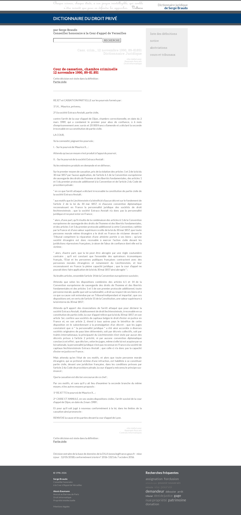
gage (177, 495)
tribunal (149, 496)
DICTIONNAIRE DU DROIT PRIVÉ (85, 18)
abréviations (158, 47)
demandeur (155, 491)
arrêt (180, 491)
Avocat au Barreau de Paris (66, 494)
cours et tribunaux (162, 54)
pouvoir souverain (169, 482)
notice (154, 40)
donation (152, 504)
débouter (171, 491)
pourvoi (166, 487)
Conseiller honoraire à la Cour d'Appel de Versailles (67, 482)
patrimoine (177, 500)
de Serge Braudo (176, 8)
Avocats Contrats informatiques (130, 431)
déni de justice (163, 495)
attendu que (151, 483)
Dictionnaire (166, 5)
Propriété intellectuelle (64, 500)
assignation (154, 479)
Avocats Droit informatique (133, 62)
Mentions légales (61, 506)
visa (156, 487)
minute (149, 487)
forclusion (171, 479)
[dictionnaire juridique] (98, 5)
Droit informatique (62, 497)
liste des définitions (163, 34)
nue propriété (156, 500)
